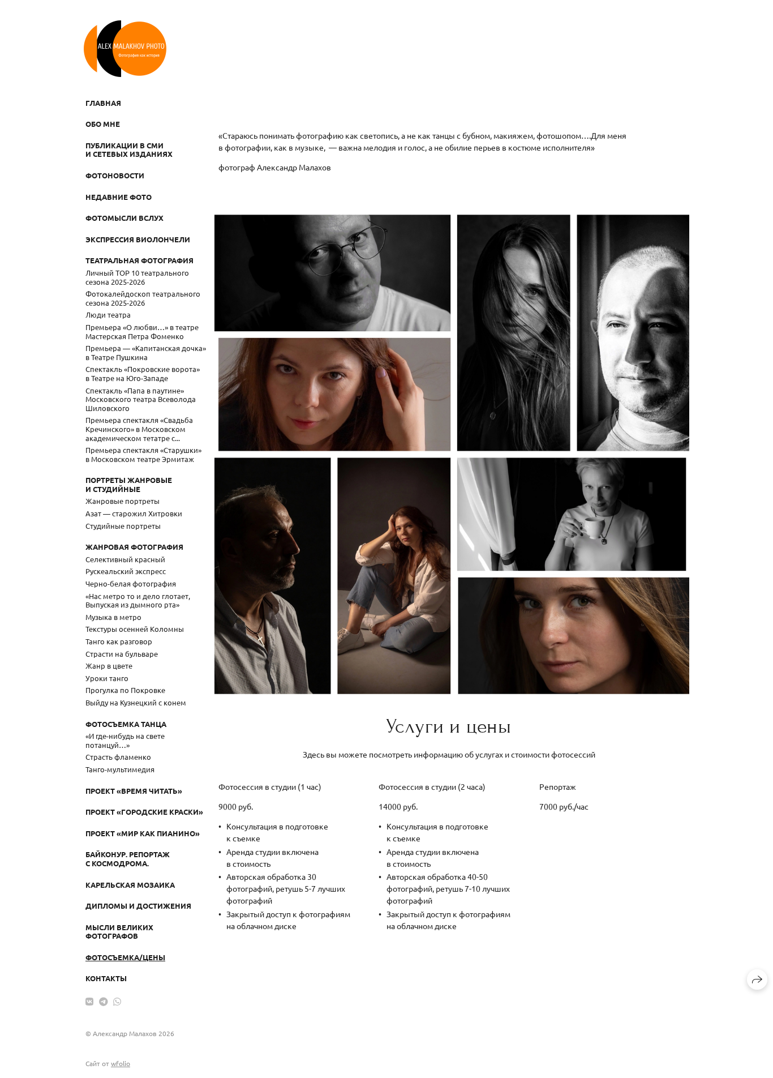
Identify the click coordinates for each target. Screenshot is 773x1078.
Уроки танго (106, 678)
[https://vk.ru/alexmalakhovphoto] (89, 1001)
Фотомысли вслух (124, 218)
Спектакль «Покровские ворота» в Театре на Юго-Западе (142, 373)
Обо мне (102, 124)
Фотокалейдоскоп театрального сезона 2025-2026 (142, 298)
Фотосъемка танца (125, 724)
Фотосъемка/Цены (125, 957)
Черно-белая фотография (130, 583)
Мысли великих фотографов (119, 931)
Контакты (106, 978)
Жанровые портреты (122, 501)
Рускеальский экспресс (125, 571)
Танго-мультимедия (119, 769)
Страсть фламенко (118, 757)
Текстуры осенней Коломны (134, 629)
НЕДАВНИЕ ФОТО (118, 197)
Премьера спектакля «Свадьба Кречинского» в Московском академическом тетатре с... (139, 428)
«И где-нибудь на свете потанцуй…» (125, 740)
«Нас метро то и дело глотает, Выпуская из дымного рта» (137, 600)
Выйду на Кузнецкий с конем (135, 702)
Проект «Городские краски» (144, 811)
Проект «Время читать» (133, 790)
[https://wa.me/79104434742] (117, 1001)
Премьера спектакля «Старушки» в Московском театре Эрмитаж (143, 454)
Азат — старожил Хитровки (133, 513)
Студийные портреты (123, 526)
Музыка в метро (113, 617)
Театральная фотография (139, 260)
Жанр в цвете (108, 665)
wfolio (120, 1063)
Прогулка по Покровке (125, 690)
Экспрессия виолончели (137, 239)
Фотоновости (114, 175)
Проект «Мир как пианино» (142, 833)
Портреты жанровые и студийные (128, 484)
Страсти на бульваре (121, 653)
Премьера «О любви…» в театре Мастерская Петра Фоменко (142, 331)
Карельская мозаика (130, 884)
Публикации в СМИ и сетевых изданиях (129, 149)
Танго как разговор (118, 641)
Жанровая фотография (134, 546)
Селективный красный (125, 559)
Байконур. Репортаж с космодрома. (127, 858)
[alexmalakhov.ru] (125, 48)
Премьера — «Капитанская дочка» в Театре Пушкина (145, 352)
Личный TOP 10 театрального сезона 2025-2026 (137, 277)
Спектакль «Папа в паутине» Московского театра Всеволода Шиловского (140, 399)
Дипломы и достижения (138, 905)
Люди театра (108, 314)
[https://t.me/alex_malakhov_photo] (103, 1001)
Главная (103, 103)
